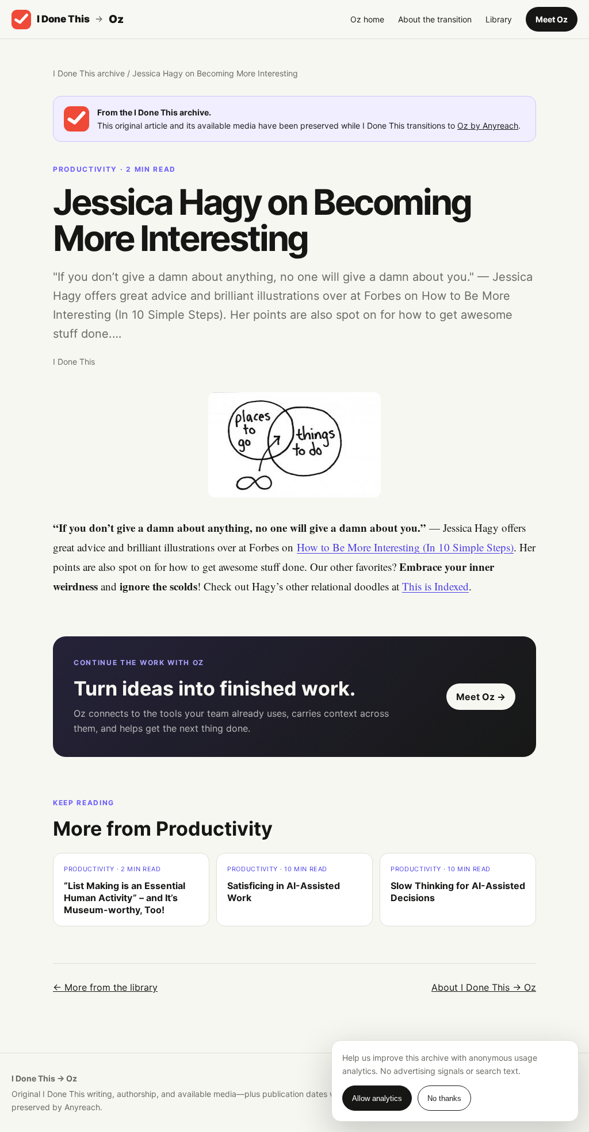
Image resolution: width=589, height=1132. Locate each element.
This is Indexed (435, 586)
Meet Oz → (481, 696)
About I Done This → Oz (483, 987)
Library (498, 19)
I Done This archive (89, 73)
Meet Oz (552, 19)
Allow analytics (377, 1098)
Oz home (367, 19)
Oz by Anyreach (487, 125)
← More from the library (105, 987)
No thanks (444, 1098)
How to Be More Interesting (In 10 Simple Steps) (405, 547)
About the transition (435, 19)
